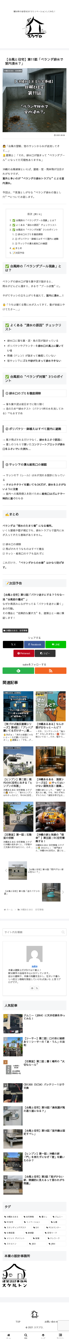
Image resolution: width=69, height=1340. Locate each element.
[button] (45, 653)
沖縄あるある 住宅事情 (16, 630)
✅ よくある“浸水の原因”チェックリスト (34, 225)
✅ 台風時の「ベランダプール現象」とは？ (34, 220)
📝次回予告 (18, 252)
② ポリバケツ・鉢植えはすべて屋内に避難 (36, 238)
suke (34, 966)
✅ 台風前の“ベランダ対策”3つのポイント (35, 229)
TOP (18, 1321)
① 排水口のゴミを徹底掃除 (29, 234)
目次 (29, 214)
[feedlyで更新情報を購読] (18, 670)
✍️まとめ (17, 248)
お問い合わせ (51, 1321)
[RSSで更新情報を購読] (50, 670)
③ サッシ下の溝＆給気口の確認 (31, 243)
